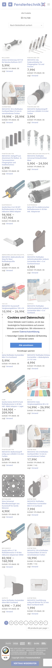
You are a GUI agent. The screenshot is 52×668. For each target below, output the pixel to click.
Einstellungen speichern (26, 351)
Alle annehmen (26, 345)
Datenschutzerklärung (29, 332)
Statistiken (31, 336)
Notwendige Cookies (15, 336)
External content (27, 339)
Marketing (42, 336)
